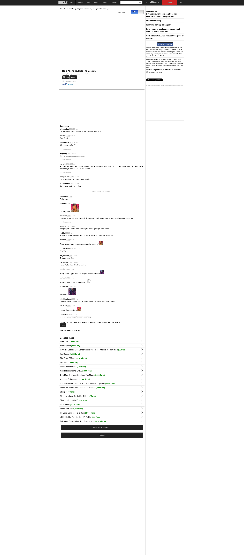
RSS (155, 85)
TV (152, 85)
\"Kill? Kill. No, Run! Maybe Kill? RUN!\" (80, 417)
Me (181, 3)
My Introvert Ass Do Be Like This (78, 396)
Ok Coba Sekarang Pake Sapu (78, 413)
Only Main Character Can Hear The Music (82, 375)
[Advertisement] (79, 106)
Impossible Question (73, 366)
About (148, 85)
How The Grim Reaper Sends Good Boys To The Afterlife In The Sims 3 (93, 349)
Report (73, 77)
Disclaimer (172, 85)
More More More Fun (102, 427)
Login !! (169, 3)
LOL (71, 3)
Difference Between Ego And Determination (83, 421)
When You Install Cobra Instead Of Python (82, 387)
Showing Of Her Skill (73, 400)
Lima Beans (70, 404)
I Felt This (69, 341)
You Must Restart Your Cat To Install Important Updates (88, 383)
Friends (105, 3)
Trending (80, 3)
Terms (160, 85)
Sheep (67, 391)
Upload (156, 3)
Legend (96, 3)
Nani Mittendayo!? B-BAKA (76, 370)
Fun (67, 77)
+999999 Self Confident (75, 379)
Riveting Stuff (70, 345)
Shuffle (114, 3)
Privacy (165, 85)
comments (69, 81)
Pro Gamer (70, 354)
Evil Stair (69, 362)
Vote (88, 3)
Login (63, 325)
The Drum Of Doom (73, 358)
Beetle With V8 (71, 408)
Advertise (180, 85)
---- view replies (65, 149)
